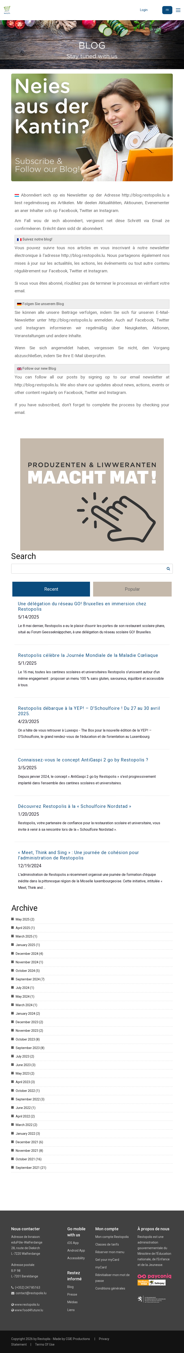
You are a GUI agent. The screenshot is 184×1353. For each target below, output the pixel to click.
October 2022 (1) (28, 1091)
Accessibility (76, 1258)
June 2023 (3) (25, 1065)
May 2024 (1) (25, 996)
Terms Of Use (45, 1344)
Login (144, 10)
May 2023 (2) (25, 1073)
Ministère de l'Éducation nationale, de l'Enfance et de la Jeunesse (154, 1259)
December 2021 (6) (29, 1142)
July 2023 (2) (25, 1056)
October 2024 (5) (28, 971)
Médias (72, 1302)
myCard (101, 1267)
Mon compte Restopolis (112, 1237)
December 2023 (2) (29, 1022)
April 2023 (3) (25, 1082)
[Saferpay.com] (157, 1282)
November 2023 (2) (29, 1030)
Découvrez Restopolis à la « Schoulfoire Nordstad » (74, 806)
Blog (70, 1287)
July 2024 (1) (25, 988)
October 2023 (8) (28, 1039)
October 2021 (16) (29, 1159)
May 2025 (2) (25, 919)
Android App (76, 1250)
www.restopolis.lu (27, 1304)
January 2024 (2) (28, 1013)
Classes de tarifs (107, 1244)
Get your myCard (107, 1259)
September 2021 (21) (31, 1167)
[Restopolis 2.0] (7, 10)
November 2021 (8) (29, 1150)
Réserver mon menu (109, 1252)
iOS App (73, 1243)
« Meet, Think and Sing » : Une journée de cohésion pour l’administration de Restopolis (78, 855)
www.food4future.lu (29, 1310)
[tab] (51, 589)
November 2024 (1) (29, 962)
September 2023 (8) (30, 1048)
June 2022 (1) (25, 1108)
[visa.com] (143, 1282)
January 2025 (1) (28, 945)
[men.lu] (152, 1299)
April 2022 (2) (25, 1116)
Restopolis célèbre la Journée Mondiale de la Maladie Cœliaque (88, 655)
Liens (71, 1310)
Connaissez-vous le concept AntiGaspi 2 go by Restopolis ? (83, 760)
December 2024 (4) (29, 953)
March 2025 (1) (26, 936)
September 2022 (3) (30, 1099)
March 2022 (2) (26, 1125)
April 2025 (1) (25, 928)
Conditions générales (110, 1288)
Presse (72, 1294)
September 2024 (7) (30, 979)
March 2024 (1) (26, 1005)
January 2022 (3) (28, 1133)
